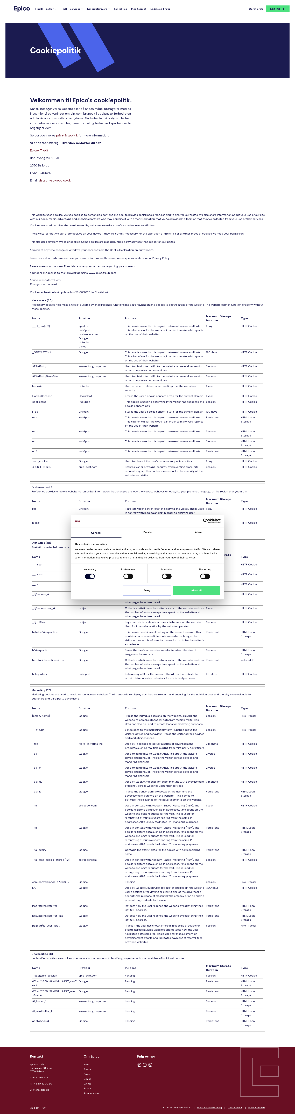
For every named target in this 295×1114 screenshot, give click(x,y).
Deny (147, 590)
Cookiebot (101, 292)
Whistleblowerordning (209, 1107)
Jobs (86, 1064)
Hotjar (82, 608)
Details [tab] (147, 532)
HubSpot (84, 330)
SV (44, 1107)
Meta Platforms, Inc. (91, 744)
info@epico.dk (41, 1089)
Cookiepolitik (235, 1107)
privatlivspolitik (67, 135)
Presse (87, 1069)
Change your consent (43, 284)
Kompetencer (91, 1093)
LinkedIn (84, 342)
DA (37, 1107)
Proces (87, 1088)
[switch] (128, 576)
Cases (87, 1074)
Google (83, 338)
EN (31, 1107)
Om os (87, 1078)
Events (87, 1083)
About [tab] (198, 532)
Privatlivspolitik (256, 1107)
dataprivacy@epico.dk (55, 180)
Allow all (196, 590)
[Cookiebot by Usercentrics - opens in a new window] (206, 521)
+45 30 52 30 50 (42, 1083)
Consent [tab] (96, 532)
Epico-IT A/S (39, 150)
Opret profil (256, 8)
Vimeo (83, 346)
